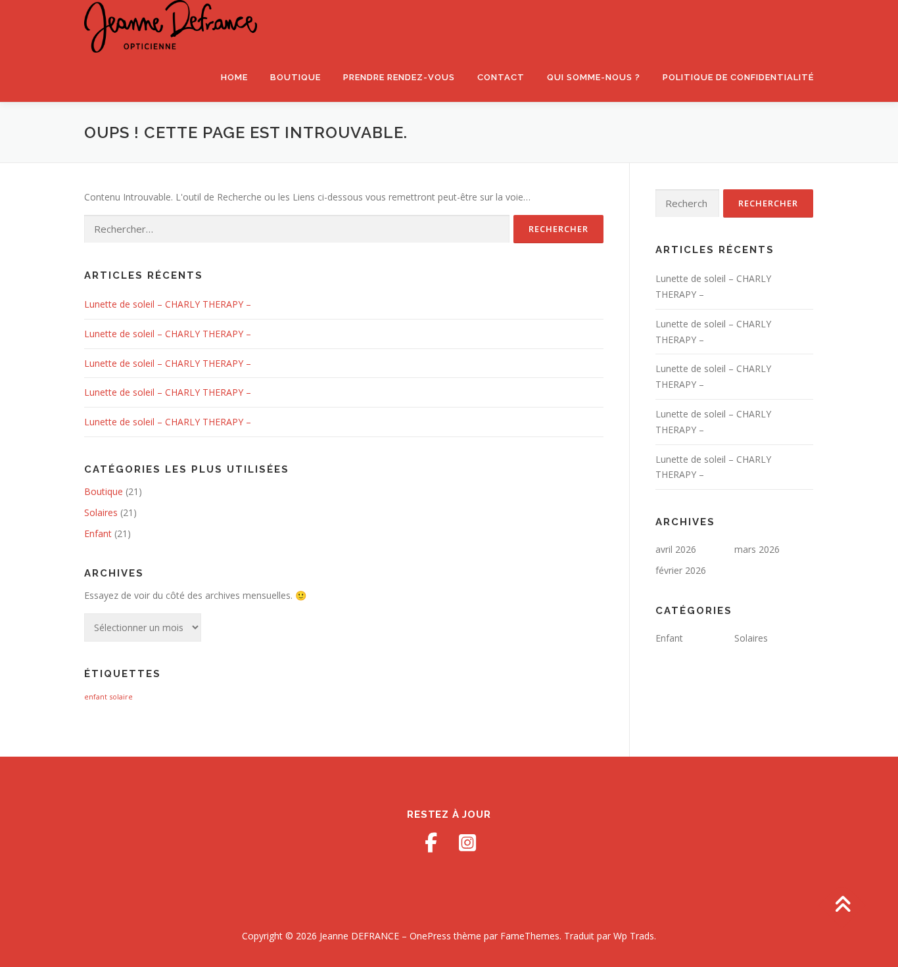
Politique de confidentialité (738, 77)
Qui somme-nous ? (593, 77)
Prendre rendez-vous (399, 77)
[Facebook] (430, 843)
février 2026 (680, 570)
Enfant (98, 533)
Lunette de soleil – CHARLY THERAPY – (167, 304)
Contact (501, 77)
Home (234, 77)
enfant (95, 696)
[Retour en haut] (842, 905)
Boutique (295, 77)
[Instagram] (467, 843)
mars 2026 (757, 549)
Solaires (101, 512)
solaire (121, 696)
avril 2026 (675, 549)
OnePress (430, 936)
